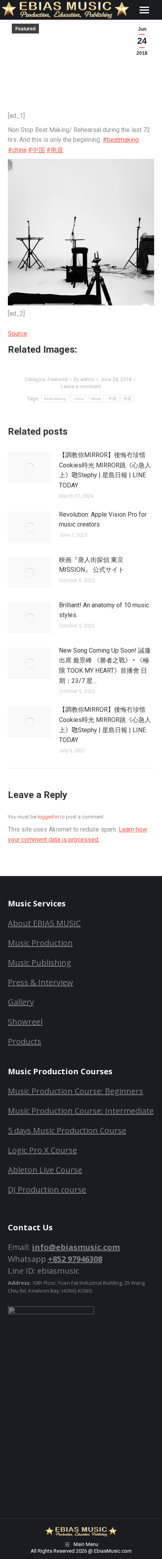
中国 (112, 398)
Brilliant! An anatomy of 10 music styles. (104, 610)
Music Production (40, 943)
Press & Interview (40, 982)
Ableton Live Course (45, 1170)
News (96, 398)
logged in (48, 817)
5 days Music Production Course (67, 1130)
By (84, 379)
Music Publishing (39, 962)
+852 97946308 (75, 1259)
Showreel (25, 1021)
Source (17, 333)
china (79, 398)
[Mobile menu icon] (144, 10)
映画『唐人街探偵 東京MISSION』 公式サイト (91, 565)
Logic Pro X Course (42, 1150)
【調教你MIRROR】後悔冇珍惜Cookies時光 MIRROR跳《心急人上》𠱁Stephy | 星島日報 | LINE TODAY (105, 470)
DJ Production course (47, 1189)
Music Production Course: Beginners (75, 1091)
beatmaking (55, 398)
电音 (127, 398)
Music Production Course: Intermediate (81, 1110)
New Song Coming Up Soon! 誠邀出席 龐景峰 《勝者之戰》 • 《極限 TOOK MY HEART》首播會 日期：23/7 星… (105, 666)
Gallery (21, 1002)
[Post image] (29, 468)
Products (24, 1041)
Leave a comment (81, 386)
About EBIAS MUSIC (44, 923)
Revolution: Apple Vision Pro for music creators (103, 519)
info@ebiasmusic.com (76, 1247)
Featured (25, 29)
